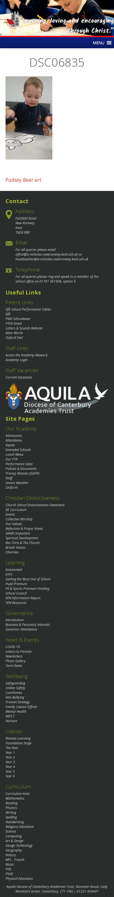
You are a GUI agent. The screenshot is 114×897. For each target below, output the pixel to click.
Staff (9, 478)
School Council (16, 593)
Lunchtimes (14, 692)
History (11, 855)
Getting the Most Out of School (28, 579)
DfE (8, 314)
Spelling (11, 817)
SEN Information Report (23, 598)
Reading (11, 803)
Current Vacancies (19, 377)
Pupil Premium (16, 583)
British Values (15, 547)
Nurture (11, 721)
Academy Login (17, 359)
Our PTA (12, 459)
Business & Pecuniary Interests (28, 624)
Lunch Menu (15, 454)
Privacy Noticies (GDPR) (22, 473)
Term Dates (14, 665)
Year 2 (10, 757)
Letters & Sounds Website (24, 328)
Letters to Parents (19, 651)
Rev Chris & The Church (23, 542)
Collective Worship (19, 519)
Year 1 (10, 752)
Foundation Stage (19, 743)
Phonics (11, 807)
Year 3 (10, 762)
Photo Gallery (16, 661)
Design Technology (19, 845)
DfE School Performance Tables (28, 309)
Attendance (14, 440)
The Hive (12, 747)
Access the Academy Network (27, 355)
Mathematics (15, 798)
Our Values (14, 523)
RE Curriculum (16, 509)
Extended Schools (18, 449)
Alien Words (14, 333)
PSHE (9, 873)
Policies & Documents (21, 468)
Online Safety (15, 688)
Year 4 (10, 766)
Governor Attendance (21, 629)
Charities (12, 552)
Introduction (15, 620)
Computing (14, 836)
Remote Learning (18, 738)
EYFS (9, 574)
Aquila (10, 445)
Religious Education (20, 826)
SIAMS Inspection (18, 533)
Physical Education (19, 878)
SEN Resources (16, 602)
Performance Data (19, 464)
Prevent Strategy (18, 702)
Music (10, 864)
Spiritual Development (22, 538)
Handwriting (15, 822)
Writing (11, 812)
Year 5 (10, 771)
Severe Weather (17, 482)
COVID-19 (13, 646)
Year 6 (10, 776)
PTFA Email (14, 323)
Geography (14, 850)
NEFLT (10, 716)
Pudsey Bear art (24, 180)
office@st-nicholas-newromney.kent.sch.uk (46, 254)
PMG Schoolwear (18, 318)
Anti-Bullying (15, 697)
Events (10, 514)
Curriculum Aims (18, 793)
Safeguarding (15, 683)
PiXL (9, 869)
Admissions (14, 435)
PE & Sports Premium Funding (27, 588)
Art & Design (15, 840)
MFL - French (15, 859)
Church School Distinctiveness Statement (35, 505)
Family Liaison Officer (21, 706)
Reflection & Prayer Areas (24, 528)
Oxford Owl (14, 337)
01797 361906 (50, 281)
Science (11, 831)
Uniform (12, 487)
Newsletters (14, 656)
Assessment (14, 569)
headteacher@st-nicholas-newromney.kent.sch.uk (51, 259)
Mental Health (16, 711)
